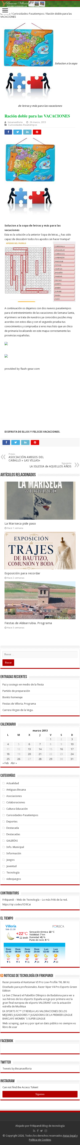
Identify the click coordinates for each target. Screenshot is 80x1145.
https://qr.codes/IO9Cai (16, 904)
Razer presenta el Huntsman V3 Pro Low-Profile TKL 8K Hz (36, 982)
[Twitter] (41, 1130)
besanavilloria (15, 122)
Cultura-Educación (17, 808)
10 (72, 744)
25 (8, 759)
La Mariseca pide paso (20, 523)
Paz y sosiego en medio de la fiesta (23, 684)
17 (72, 749)
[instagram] (45, 1130)
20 (29, 754)
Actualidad (12, 783)
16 (61, 749)
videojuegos (13, 878)
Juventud (11, 866)
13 (29, 749)
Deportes (11, 821)
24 (72, 754)
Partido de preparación (16, 690)
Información (13, 853)
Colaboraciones (15, 802)
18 (8, 754)
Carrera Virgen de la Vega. (17, 710)
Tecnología (12, 872)
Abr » (14, 763)
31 (72, 759)
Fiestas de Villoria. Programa (19, 703)
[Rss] (34, 1130)
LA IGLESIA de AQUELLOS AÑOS (50, 465)
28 (40, 759)
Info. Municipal (15, 847)
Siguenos (40, 1094)
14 (40, 749)
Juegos (10, 859)
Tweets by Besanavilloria (17, 1068)
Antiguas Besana (16, 789)
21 (40, 754)
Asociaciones (14, 796)
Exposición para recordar (22, 573)
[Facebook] (38, 1130)
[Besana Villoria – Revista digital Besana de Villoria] (40, 4)
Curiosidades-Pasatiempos (28, 13)
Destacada (12, 827)
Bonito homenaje (12, 697)
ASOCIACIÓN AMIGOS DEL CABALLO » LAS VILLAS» (26, 457)
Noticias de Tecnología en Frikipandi (28, 976)
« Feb (5, 763)
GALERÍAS (12, 840)
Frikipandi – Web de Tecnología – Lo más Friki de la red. (34, 899)
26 (18, 759)
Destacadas (13, 834)
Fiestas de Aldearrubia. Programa (28, 623)
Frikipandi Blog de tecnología (47, 1125)
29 (50, 759)
